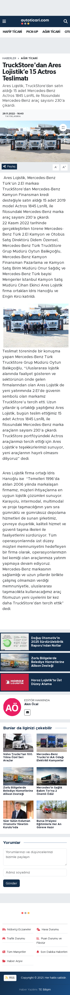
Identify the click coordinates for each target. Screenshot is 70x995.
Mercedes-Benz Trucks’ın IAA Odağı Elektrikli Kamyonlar (50, 757)
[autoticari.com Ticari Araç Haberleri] (35, 22)
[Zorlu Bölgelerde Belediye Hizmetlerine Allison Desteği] (18, 776)
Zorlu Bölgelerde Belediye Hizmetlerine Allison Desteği (18, 790)
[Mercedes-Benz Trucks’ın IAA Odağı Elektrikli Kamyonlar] (52, 742)
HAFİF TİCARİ (12, 32)
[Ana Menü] (4, 21)
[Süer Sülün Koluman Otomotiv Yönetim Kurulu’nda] (18, 809)
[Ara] (66, 21)
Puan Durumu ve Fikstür (49, 940)
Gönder (11, 883)
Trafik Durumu (16, 938)
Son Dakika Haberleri (54, 952)
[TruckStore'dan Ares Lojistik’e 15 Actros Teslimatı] (35, 141)
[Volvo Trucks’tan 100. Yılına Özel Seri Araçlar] (18, 742)
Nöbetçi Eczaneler (19, 929)
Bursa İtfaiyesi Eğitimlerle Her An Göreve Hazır (49, 824)
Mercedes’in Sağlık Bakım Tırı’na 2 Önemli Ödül (49, 790)
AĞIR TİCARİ (51, 32)
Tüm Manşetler (16, 952)
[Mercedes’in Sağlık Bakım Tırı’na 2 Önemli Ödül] (52, 776)
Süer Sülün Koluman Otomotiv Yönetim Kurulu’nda (16, 824)
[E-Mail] (27, 712)
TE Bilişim (44, 989)
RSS (12, 977)
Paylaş (11, 166)
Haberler (9, 58)
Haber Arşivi (14, 961)
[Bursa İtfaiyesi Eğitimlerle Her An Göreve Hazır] (52, 809)
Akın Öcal (31, 704)
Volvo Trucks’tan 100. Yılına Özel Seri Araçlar (18, 757)
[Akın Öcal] (12, 706)
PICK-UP (32, 32)
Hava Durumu (50, 929)
